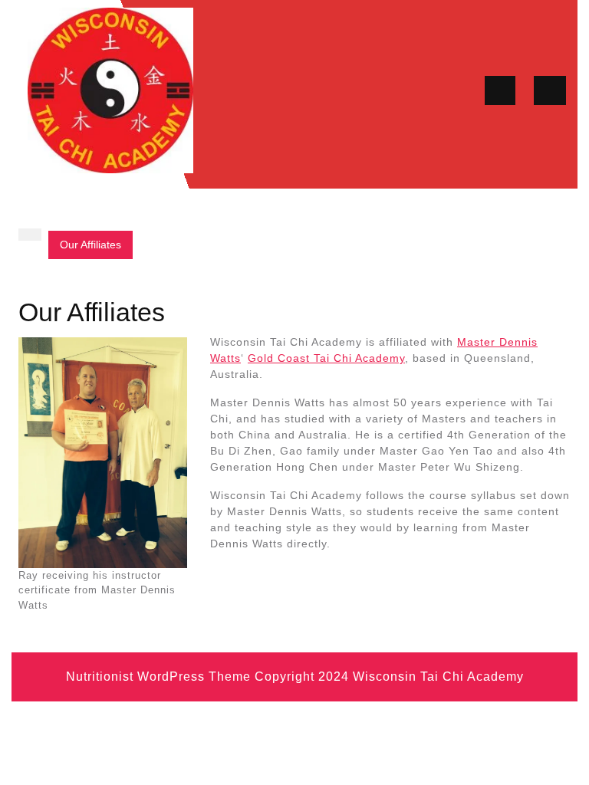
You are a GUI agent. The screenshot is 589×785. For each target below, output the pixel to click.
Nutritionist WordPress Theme (158, 676)
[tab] (500, 90)
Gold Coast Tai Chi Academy (326, 358)
